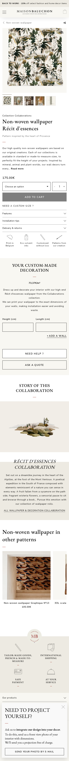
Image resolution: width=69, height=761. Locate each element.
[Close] (63, 707)
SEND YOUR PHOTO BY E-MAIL (34, 751)
